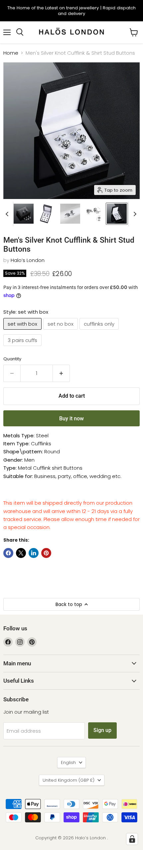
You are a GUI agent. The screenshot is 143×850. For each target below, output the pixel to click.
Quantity (12, 358)
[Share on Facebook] (8, 553)
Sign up (102, 730)
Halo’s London (28, 260)
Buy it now (71, 418)
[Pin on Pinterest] (46, 553)
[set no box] (61, 331)
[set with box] (23, 331)
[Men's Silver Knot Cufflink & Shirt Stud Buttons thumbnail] (23, 213)
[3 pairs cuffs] (23, 347)
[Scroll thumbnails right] (133, 214)
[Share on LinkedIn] (34, 553)
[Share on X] (21, 553)
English (68, 762)
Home (10, 53)
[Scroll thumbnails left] (8, 214)
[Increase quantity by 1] (61, 373)
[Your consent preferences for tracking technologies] (132, 839)
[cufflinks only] (99, 331)
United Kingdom (68, 780)
